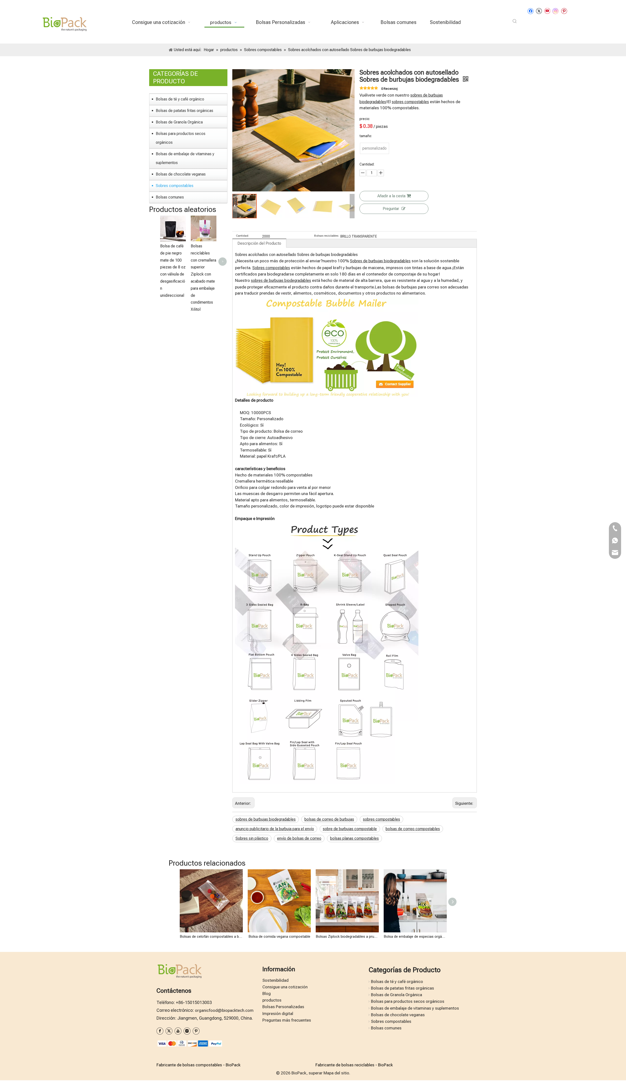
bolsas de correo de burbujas (329, 819)
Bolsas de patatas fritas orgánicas (184, 110)
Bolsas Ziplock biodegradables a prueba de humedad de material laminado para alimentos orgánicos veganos (347, 936)
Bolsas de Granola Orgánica (179, 122)
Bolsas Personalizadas (283, 1006)
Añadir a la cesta (391, 196)
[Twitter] (539, 10)
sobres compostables (410, 101)
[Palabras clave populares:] (514, 21)
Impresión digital (277, 1013)
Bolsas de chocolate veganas (181, 174)
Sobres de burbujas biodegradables (380, 261)
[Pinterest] (564, 10)
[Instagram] (555, 10)
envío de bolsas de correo (299, 838)
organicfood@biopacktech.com (224, 1010)
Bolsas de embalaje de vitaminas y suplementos (185, 158)
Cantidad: (242, 235)
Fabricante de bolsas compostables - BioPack (198, 1064)
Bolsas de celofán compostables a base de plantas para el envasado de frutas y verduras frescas (211, 936)
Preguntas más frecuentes (286, 1020)
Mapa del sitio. (337, 1072)
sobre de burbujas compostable (350, 829)
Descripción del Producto (259, 243)
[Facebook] (530, 10)
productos (271, 1000)
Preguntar (391, 208)
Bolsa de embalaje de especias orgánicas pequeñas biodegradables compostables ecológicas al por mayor (415, 936)
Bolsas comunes (170, 197)
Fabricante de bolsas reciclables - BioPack (354, 1064)
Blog (266, 993)
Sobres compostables (174, 185)
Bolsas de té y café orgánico (180, 99)
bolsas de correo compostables (413, 829)
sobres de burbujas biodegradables (281, 280)
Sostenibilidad (275, 980)
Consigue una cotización (285, 986)
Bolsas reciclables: (326, 235)
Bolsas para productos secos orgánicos (180, 138)
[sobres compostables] (326, 300)
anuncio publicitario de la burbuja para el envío (274, 829)
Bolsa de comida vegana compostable (279, 936)
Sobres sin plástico (251, 838)
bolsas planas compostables (354, 838)
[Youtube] (547, 10)
